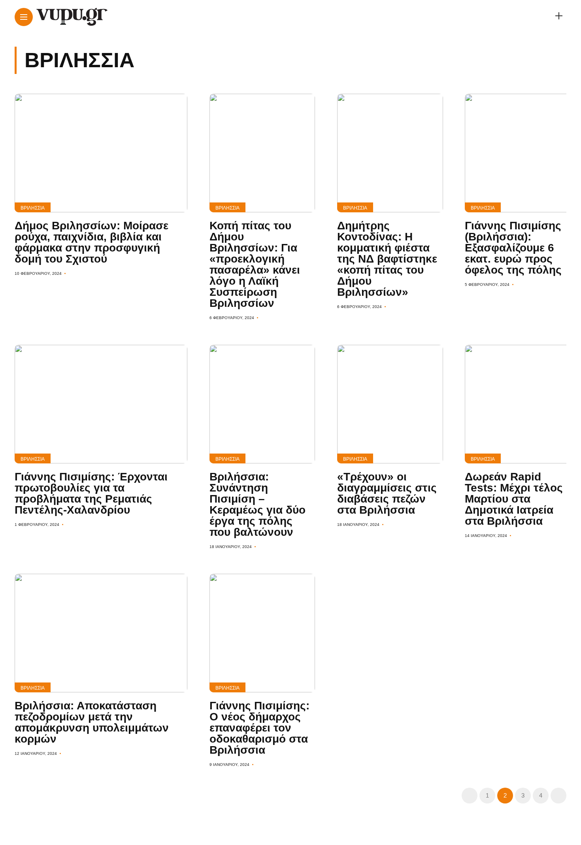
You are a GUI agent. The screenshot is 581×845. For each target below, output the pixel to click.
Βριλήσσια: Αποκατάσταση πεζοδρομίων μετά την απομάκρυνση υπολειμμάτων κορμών (92, 722)
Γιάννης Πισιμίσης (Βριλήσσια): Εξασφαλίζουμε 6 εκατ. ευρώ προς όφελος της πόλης (513, 247)
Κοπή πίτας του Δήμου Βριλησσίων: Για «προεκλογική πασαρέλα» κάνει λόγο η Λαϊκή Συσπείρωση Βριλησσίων (254, 264)
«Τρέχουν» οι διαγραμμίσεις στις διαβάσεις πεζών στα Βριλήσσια (387, 493)
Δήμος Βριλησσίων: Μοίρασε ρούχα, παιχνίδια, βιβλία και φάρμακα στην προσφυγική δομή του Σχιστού (91, 242)
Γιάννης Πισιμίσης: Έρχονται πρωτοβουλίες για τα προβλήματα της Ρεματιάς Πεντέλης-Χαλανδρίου (91, 493)
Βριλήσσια (33, 208)
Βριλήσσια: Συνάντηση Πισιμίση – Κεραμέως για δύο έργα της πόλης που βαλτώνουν (257, 504)
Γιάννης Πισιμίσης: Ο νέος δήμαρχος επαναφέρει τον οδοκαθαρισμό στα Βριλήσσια (259, 727)
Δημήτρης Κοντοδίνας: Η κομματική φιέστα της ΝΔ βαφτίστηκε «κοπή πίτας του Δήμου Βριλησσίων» (387, 258)
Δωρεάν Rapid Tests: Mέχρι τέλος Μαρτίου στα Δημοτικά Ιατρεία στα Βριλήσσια (514, 499)
